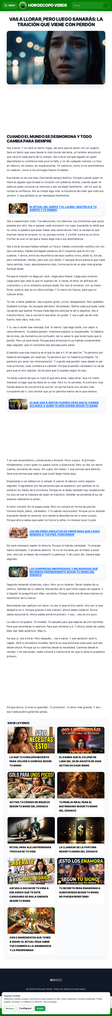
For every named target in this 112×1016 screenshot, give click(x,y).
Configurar (25, 1008)
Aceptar (40, 1008)
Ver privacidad (50, 1002)
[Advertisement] (56, 108)
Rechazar (10, 1008)
